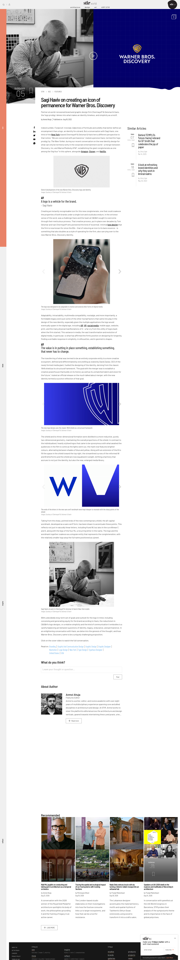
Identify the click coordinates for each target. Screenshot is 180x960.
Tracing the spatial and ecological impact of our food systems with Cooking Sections (90, 886)
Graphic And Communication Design (71, 646)
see (3, 128)
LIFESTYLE (47, 952)
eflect (67, 956)
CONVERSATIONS (80, 952)
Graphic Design (90, 646)
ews (130, 958)
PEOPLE (66, 952)
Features (58, 92)
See (49, 92)
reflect (3, 841)
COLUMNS (41, 959)
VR (85, 325)
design (87, 7)
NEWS (41, 952)
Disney (92, 151)
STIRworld (35, 947)
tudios (111, 951)
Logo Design (63, 650)
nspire (67, 949)
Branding (52, 646)
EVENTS (82, 959)
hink (34, 956)
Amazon (84, 151)
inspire (3, 603)
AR (82, 325)
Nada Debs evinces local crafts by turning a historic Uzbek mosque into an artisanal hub (124, 886)
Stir (42, 92)
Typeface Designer (95, 650)
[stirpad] (173, 4)
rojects (131, 955)
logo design (113, 224)
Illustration (53, 650)
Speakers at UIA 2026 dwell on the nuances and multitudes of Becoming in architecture (158, 886)
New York (55, 134)
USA (62, 653)
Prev (43, 271)
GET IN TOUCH (15, 950)
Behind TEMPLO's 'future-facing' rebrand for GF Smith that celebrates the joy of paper (149, 141)
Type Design (82, 650)
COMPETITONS (74, 959)
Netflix (103, 151)
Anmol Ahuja (47, 119)
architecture (75, 7)
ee (33, 949)
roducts (132, 951)
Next (119, 271)
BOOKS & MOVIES (50, 959)
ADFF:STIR (105, 7)
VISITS (72, 952)
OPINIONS (34, 959)
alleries (111, 958)
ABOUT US (14, 947)
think (3, 365)
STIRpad (110, 947)
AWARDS (66, 959)
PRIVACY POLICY (16, 956)
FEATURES (34, 952)
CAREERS (14, 953)
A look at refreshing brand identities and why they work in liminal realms (148, 169)
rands (111, 955)
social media (93, 325)
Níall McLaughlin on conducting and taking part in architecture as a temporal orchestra (56, 886)
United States (54, 653)
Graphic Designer (104, 646)
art (95, 7)
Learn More (169, 957)
